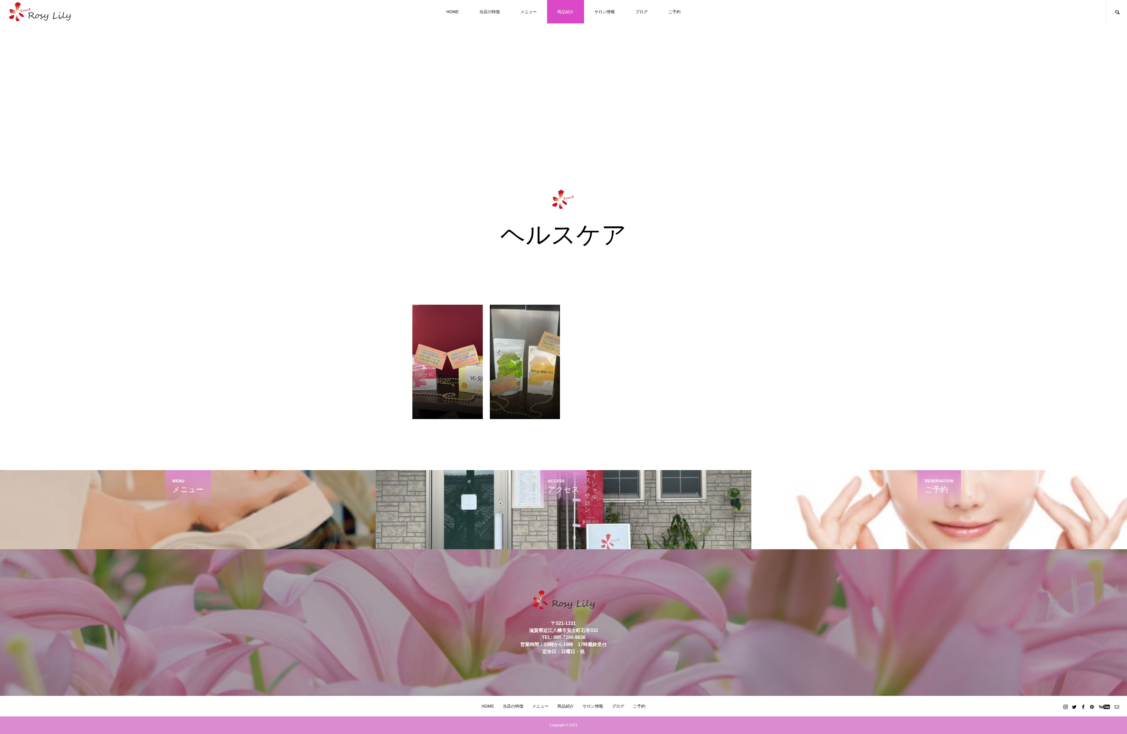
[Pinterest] (1092, 707)
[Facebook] (1083, 707)
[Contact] (1117, 707)
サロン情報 (604, 11)
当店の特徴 (489, 11)
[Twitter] (1074, 707)
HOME (452, 11)
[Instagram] (1065, 707)
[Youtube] (1104, 707)
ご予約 (674, 11)
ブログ (641, 11)
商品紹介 (565, 11)
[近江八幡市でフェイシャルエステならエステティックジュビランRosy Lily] (40, 11)
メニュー (528, 11)
